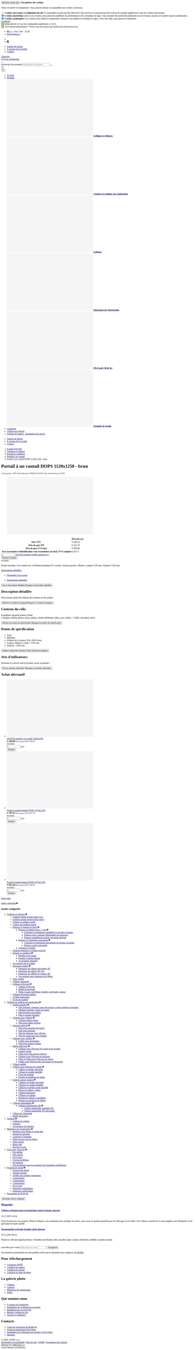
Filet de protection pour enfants (32, 1036)
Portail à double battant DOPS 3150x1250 (26, 810)
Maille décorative (20, 1116)
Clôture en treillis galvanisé (30, 1069)
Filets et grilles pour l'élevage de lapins (35, 1059)
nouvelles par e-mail (10, 1247)
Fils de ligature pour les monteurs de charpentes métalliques (39, 1165)
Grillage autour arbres (28, 1020)
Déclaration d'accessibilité (13, 1342)
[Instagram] (8, 42)
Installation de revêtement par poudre (23, 1307)
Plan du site (31, 1342)
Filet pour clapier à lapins (29, 1043)
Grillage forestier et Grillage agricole (29, 950)
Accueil (10, 75)
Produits (10, 78)
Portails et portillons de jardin (31, 1077)
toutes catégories (8, 903)
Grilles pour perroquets (28, 1041)
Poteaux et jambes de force (25, 927)
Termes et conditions (16, 1315)
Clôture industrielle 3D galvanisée (39, 1111)
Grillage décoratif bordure (24, 994)
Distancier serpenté (21, 1134)
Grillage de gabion (21, 1121)
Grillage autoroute (21, 981)
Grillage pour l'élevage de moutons (34, 1056)
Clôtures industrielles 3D (29, 1105)
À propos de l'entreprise (17, 1304)
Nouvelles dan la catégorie (13, 1199)
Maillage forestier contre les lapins (33, 1010)
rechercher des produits (11, 64)
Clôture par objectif (15, 431)
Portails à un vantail (27, 955)
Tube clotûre (18, 979)
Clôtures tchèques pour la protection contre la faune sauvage (30, 1210)
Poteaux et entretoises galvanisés (33, 940)
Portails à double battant (29, 958)
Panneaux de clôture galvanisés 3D (34, 968)
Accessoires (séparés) (28, 961)
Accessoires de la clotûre (24, 963)
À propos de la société (17, 49)
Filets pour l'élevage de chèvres (32, 1054)
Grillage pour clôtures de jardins (27, 1067)
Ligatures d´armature (22, 1136)
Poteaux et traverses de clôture (32, 1100)
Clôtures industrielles (22, 1103)
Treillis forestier (20, 1005)
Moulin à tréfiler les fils (17, 1312)
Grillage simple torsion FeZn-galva (28, 919)
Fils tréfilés (18, 1152)
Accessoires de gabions (23, 1126)
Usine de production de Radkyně (22, 1327)
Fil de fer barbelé (20, 999)
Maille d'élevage (20, 1046)
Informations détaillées (11, 570)
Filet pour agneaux (26, 1030)
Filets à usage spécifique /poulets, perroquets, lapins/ (42, 992)
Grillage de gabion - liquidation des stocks (26, 434)
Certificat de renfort (16, 1270)
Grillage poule (24, 1051)
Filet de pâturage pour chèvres (32, 1033)
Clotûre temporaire (21, 997)
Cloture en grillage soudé (24, 922)
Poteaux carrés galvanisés (35, 945)
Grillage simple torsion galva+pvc (28, 917)
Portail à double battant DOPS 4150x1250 (26, 882)
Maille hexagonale (26, 989)
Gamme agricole (20, 1025)
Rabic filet (17, 1144)
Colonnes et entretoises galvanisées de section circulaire (49, 943)
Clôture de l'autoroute (22, 1113)
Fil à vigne (17, 1157)
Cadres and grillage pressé (24, 924)
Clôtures (10, 1284)
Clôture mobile (19, 1064)
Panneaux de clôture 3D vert (31, 971)
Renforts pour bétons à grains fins (28, 1131)
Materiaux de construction (19, 1129)
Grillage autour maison (23, 1080)
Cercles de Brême (21, 1160)
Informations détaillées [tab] (17, 580)
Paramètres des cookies (56, 1342)
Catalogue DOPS (15, 1265)
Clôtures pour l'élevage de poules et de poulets (39, 1049)
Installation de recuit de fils (19, 1310)
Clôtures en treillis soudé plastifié (33, 1087)
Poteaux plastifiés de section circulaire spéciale (45, 937)
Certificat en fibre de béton (19, 1272)
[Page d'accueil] (10, 59)
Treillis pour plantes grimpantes (27, 1175)
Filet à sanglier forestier (28, 1015)
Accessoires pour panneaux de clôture (35, 976)
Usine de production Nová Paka (21, 1329)
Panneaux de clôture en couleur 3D (34, 974)
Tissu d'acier (18, 1142)
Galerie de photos (15, 46)
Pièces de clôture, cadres (29, 1090)
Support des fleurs (21, 1170)
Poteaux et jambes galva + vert (32, 930)
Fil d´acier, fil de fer (16, 1149)
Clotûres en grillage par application (23, 1002)
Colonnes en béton (26, 948)
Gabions (11, 1118)
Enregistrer (52, 1247)
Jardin (9, 1292)
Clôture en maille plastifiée (30, 1072)
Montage (11, 1335)
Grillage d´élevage (21, 984)
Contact (10, 51)
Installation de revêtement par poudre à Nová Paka (30, 1332)
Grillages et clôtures (16, 914)
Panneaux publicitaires (23, 1188)
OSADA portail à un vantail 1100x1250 (25, 738)
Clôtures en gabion (26, 1095)
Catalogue (11, 428)
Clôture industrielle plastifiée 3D (38, 1108)
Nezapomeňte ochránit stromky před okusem (23, 1229)
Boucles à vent (19, 1147)
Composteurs (19, 1178)
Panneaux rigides (21, 966)
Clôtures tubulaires (26, 1093)
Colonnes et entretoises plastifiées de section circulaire (48, 932)
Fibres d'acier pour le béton (25, 1139)
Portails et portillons (22, 953)
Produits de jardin (15, 1168)
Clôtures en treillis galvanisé (31, 1082)
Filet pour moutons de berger (31, 1028)
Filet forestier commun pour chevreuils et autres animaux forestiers (48, 1007)
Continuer (5, 21)
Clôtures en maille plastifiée (30, 1085)
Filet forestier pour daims (29, 1012)
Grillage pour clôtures (23, 1018)
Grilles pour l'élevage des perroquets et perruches (40, 1061)
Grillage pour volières (23, 1038)
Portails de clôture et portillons (32, 1098)
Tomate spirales (20, 1173)
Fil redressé (18, 1162)
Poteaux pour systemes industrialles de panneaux (46, 935)
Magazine (7, 1204)
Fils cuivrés (18, 1155)
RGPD (80, 1252)
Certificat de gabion (16, 1267)
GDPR (41, 1342)
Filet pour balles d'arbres (29, 1023)
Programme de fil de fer (17, 1193)
